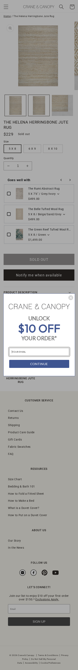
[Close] (70, 297)
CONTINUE (39, 364)
